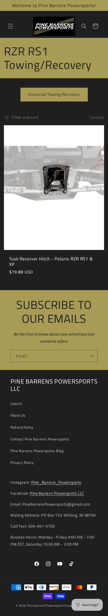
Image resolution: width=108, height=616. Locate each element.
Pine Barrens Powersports (45, 605)
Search (16, 403)
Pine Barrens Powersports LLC (57, 493)
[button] (10, 26)
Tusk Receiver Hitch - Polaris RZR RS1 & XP (51, 261)
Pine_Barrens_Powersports (56, 482)
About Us (18, 415)
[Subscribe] (91, 356)
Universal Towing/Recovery (54, 94)
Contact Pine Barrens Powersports (39, 439)
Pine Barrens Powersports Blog (36, 450)
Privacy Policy (22, 462)
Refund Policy (22, 427)
